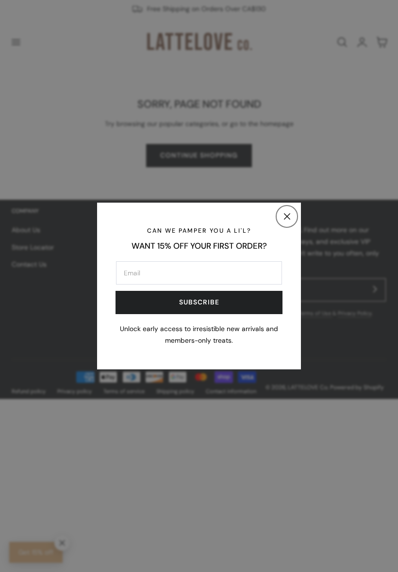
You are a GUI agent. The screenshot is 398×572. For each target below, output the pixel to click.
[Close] (287, 216)
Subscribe (199, 302)
